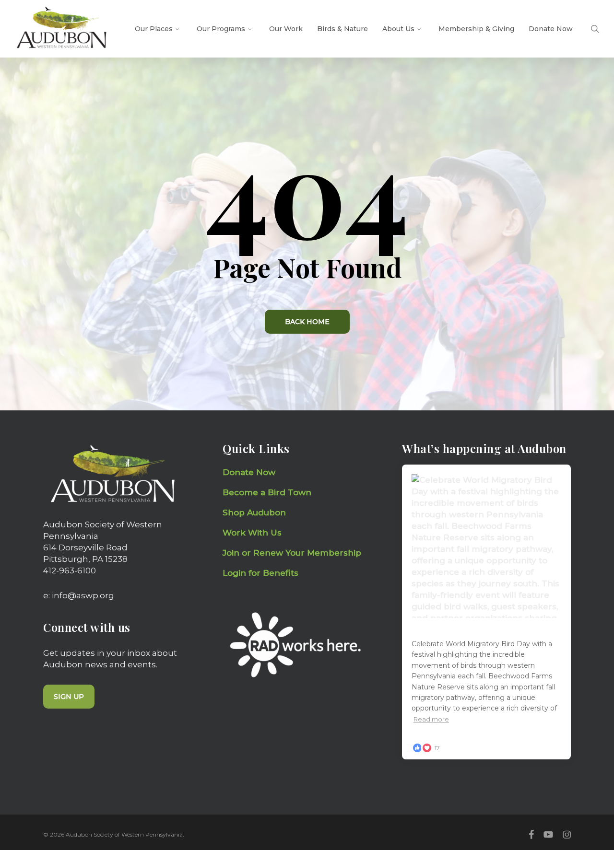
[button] (68, 697)
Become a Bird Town (268, 492)
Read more (431, 719)
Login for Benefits (260, 573)
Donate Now (249, 472)
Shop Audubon (254, 512)
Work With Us (252, 532)
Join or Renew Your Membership (292, 553)
